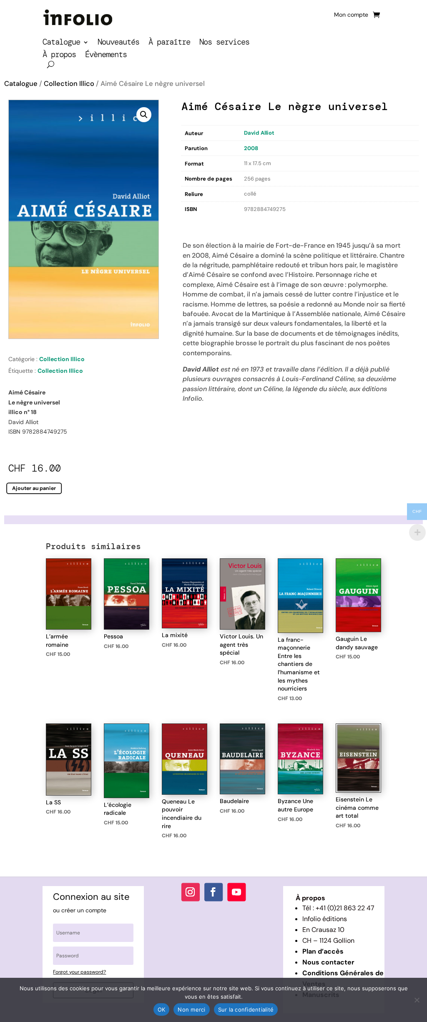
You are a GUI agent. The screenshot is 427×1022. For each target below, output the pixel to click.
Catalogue (61, 43)
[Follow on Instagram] (190, 892)
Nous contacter (328, 962)
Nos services (224, 43)
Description (198, 222)
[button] (143, 114)
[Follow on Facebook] (213, 892)
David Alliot (259, 132)
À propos (59, 56)
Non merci (191, 1009)
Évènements (106, 56)
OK (162, 1009)
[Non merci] (416, 1000)
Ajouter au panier (34, 488)
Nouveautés (118, 43)
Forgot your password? (79, 972)
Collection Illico (69, 83)
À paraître (169, 43)
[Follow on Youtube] (236, 892)
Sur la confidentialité (246, 1009)
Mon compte (351, 15)
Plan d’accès (323, 951)
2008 (251, 148)
